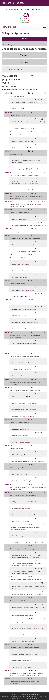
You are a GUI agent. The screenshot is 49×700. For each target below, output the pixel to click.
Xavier (27, 369)
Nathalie (33, 102)
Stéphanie (33, 122)
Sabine (28, 141)
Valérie (26, 508)
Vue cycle (24, 55)
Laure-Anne (29, 147)
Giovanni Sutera (27, 696)
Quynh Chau (34, 181)
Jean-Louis (32, 322)
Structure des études (13, 69)
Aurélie (33, 190)
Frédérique (38, 586)
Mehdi (16, 183)
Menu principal (9, 27)
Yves (23, 635)
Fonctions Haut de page (13, 3)
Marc (25, 667)
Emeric (22, 122)
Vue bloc (24, 62)
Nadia (14, 489)
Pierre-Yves (23, 264)
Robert (36, 183)
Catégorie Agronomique (16, 33)
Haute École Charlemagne (30, 694)
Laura (23, 474)
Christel (27, 565)
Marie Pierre (28, 290)
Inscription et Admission (9, 42)
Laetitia (23, 109)
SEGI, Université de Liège (28, 698)
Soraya (24, 521)
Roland (17, 162)
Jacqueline (25, 442)
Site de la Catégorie (8, 45)
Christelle (23, 435)
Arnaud (37, 169)
